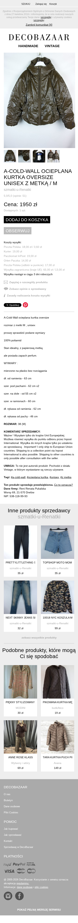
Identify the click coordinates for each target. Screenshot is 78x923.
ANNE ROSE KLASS (20, 757)
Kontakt (8, 841)
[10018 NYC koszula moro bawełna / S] (57, 597)
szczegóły (46, 17)
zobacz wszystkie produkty (39, 637)
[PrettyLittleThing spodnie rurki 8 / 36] (20, 542)
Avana (57, 763)
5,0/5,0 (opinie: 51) (15, 195)
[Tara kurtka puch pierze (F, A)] (57, 737)
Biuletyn (8, 800)
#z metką (65, 477)
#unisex (54, 477)
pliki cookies (41, 887)
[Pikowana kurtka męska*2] (57, 682)
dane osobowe (25, 887)
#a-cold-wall (18, 477)
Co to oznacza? (63, 484)
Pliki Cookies (11, 812)
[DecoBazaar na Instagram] (8, 896)
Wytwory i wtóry (20, 763)
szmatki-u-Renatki (17, 190)
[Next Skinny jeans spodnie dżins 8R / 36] (20, 597)
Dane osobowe (12, 806)
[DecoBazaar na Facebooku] (19, 896)
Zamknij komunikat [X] (39, 24)
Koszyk (53, 4)
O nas (7, 794)
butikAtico (57, 707)
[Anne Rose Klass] (20, 737)
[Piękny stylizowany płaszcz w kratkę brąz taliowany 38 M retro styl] (20, 682)
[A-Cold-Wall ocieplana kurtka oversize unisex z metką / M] (39, 100)
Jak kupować (11, 828)
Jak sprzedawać (13, 834)
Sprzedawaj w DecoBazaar (18, 847)
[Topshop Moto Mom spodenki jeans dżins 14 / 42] (57, 542)
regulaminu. (22, 883)
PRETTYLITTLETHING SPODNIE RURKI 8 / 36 (34, 562)
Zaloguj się (41, 4)
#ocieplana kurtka (37, 477)
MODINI (20, 707)
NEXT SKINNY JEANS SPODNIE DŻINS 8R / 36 (34, 617)
